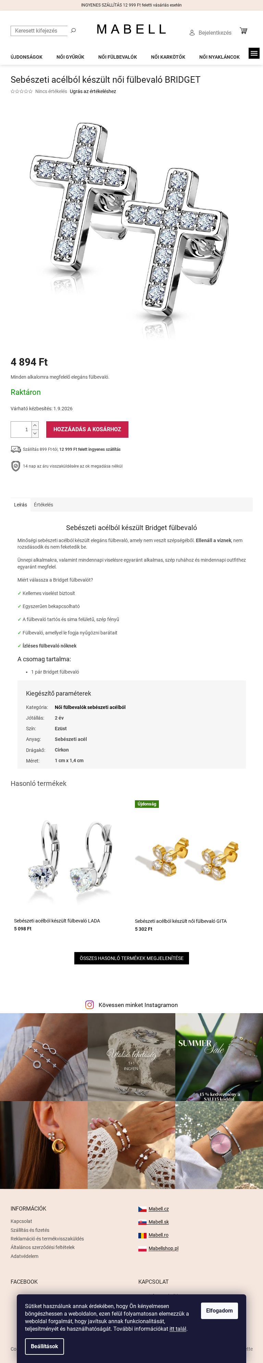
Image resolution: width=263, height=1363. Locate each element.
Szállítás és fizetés (30, 1230)
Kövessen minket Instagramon (138, 1004)
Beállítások (44, 1346)
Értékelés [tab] (43, 504)
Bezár (58, 487)
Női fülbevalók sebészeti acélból (90, 707)
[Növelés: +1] (35, 425)
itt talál (178, 1329)
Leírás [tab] (20, 504)
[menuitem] (26, 55)
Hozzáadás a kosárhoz (87, 429)
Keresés (73, 30)
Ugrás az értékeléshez (93, 91)
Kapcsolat (21, 1221)
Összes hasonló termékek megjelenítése (132, 958)
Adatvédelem (24, 1256)
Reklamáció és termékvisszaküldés (47, 1238)
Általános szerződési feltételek (43, 1247)
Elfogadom (219, 1310)
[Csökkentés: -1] (35, 433)
